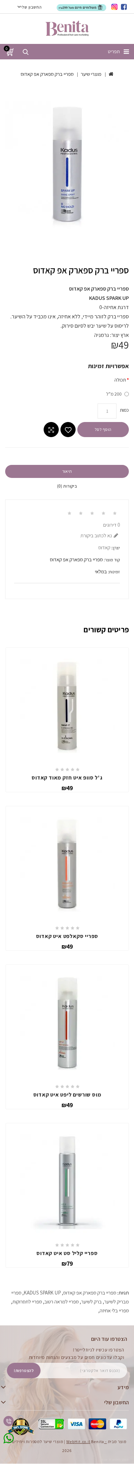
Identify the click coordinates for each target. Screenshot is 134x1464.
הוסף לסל (103, 429)
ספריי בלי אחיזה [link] (114, 1310)
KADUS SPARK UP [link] (42, 1292)
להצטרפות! (24, 1370)
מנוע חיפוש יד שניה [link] (115, 1459)
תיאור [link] (67, 471)
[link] (124, 6)
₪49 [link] (67, 788)
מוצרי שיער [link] (91, 74)
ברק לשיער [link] (91, 1301)
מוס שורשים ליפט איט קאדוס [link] (67, 1094)
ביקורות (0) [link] (67, 486)
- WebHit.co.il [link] (86, 1441)
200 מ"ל (114, 394)
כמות (124, 410)
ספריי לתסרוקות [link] (27, 1301)
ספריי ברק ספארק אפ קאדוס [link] (47, 74)
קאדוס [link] (104, 547)
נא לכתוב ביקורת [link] (96, 535)
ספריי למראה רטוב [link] (61, 1301)
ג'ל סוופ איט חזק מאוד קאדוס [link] (67, 777)
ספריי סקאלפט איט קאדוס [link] (67, 936)
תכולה (120, 380)
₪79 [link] (67, 1263)
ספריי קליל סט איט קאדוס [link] (67, 1253)
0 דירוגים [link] (111, 525)
